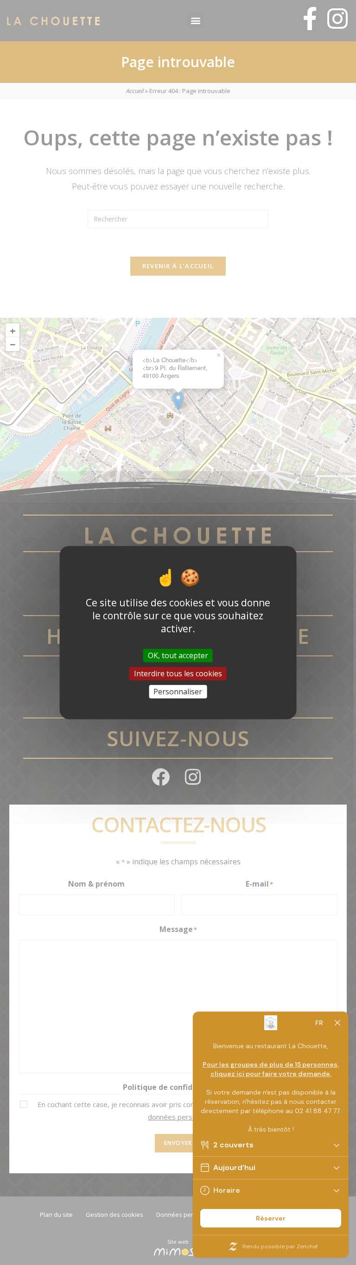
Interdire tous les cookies (178, 673)
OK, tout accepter (178, 655)
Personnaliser (177, 691)
